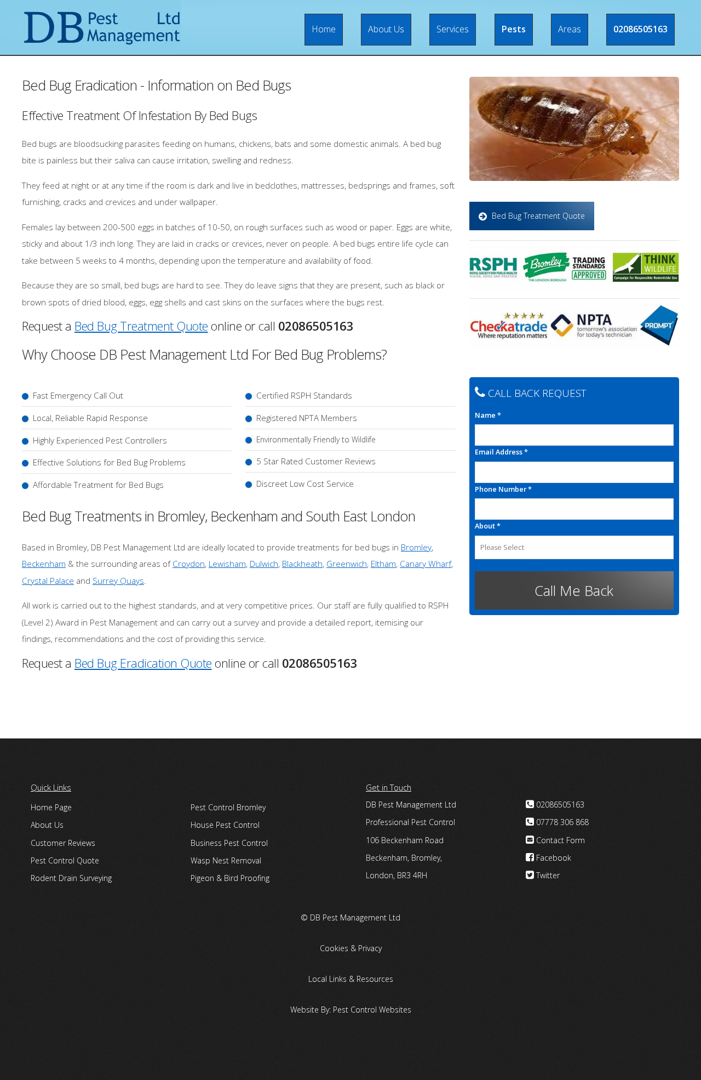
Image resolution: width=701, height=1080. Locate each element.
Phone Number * (503, 489)
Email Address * (501, 452)
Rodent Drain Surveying (71, 878)
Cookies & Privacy (351, 948)
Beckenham (44, 563)
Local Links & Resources (350, 979)
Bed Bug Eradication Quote (143, 663)
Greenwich (346, 563)
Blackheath (302, 563)
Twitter (547, 875)
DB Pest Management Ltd (355, 917)
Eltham (383, 563)
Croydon (189, 563)
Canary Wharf (425, 563)
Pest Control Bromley (228, 807)
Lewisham (227, 563)
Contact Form (559, 840)
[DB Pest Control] (101, 27)
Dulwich (264, 563)
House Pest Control (225, 825)
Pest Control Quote (65, 860)
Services (452, 29)
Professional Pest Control (410, 822)
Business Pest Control (229, 843)
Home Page (51, 807)
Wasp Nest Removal (226, 860)
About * (488, 526)
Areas (569, 29)
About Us (386, 29)
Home (324, 29)
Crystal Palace (48, 580)
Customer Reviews (63, 843)
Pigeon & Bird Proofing (230, 878)
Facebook (552, 857)
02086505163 (640, 29)
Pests (514, 29)
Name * (488, 415)
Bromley (416, 547)
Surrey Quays (118, 580)
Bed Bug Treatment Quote (141, 325)
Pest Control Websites (372, 1009)
